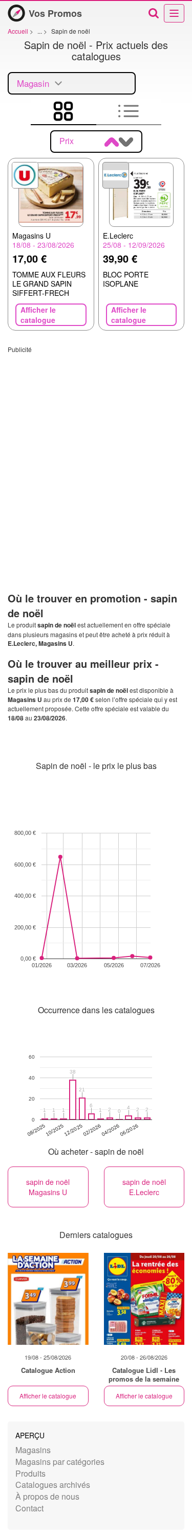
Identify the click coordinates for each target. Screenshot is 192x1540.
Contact (29, 1508)
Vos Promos (55, 13)
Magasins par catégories (59, 1461)
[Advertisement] (96, 449)
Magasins (33, 1450)
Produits (30, 1473)
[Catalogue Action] (48, 1299)
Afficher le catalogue (47, 1395)
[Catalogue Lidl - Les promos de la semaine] (144, 1299)
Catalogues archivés (52, 1484)
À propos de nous (47, 1496)
